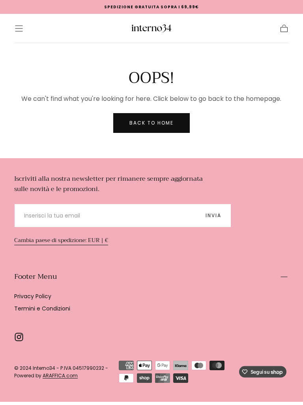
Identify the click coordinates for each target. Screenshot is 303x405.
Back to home (151, 122)
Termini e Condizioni (42, 308)
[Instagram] (19, 337)
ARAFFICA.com (60, 375)
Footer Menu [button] (35, 276)
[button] (19, 28)
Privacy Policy (32, 296)
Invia (213, 215)
